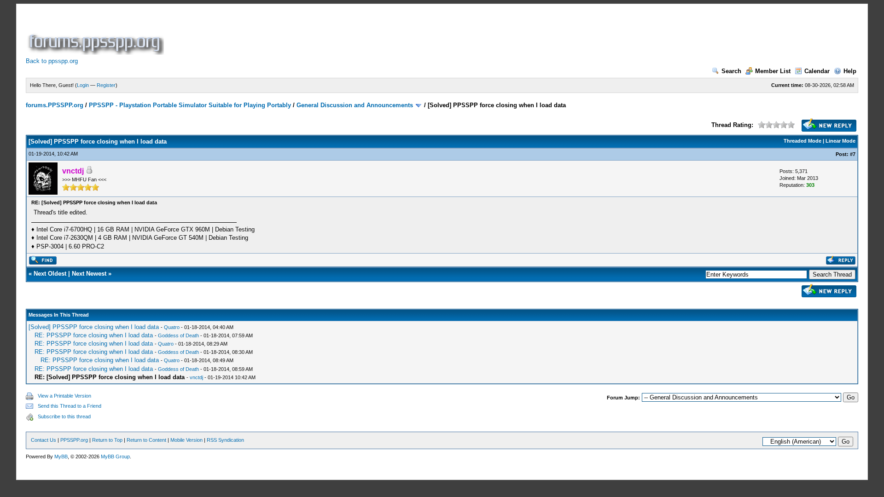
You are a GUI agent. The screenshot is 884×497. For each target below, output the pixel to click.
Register (106, 85)
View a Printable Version (64, 396)
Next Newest (89, 273)
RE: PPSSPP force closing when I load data (94, 335)
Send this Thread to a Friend (69, 406)
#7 (852, 154)
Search (731, 71)
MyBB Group (115, 456)
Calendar (817, 71)
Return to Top (107, 440)
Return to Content (146, 440)
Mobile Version (186, 440)
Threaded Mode (802, 141)
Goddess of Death (178, 335)
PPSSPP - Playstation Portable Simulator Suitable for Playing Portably (190, 105)
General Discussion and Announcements (355, 105)
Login (83, 85)
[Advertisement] (333, 34)
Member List (773, 71)
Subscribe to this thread (64, 416)
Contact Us (43, 440)
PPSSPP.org (74, 440)
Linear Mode (840, 141)
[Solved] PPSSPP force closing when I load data (94, 327)
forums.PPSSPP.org (54, 105)
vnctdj (196, 377)
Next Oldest (50, 273)
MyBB (61, 456)
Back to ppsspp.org (52, 61)
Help (849, 71)
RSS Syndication (225, 440)
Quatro (172, 327)
